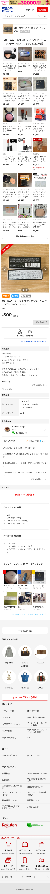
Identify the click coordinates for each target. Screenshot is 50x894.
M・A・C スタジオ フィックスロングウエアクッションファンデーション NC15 (40, 100)
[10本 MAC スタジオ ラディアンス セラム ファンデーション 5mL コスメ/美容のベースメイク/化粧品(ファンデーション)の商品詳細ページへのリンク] (10, 84)
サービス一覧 (6, 877)
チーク (5, 124)
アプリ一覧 (30, 877)
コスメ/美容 (24, 401)
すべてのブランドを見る (25, 697)
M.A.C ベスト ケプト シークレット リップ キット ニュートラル (40, 129)
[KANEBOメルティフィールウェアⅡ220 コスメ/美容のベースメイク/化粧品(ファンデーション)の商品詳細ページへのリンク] (40, 211)
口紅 (19, 124)
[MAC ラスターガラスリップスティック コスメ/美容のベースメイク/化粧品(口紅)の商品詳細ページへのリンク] (25, 115)
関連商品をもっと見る (25, 236)
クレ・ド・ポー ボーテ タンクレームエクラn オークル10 (24, 225)
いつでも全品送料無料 (25, 851)
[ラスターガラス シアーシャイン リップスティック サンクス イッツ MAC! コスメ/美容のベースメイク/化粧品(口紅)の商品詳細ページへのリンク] (25, 145)
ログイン (30, 9)
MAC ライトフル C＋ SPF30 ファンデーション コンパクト (25, 99)
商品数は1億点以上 (8, 851)
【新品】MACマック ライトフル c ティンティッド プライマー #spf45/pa (39, 161)
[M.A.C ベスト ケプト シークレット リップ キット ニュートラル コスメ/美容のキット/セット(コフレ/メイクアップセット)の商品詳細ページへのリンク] (40, 115)
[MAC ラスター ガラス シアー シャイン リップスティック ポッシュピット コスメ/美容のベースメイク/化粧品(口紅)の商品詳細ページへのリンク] (10, 145)
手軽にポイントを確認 (42, 867)
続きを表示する (38, 385)
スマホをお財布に (24, 867)
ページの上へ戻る (25, 630)
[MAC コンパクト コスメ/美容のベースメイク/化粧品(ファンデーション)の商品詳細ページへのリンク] (25, 54)
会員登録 (42, 9)
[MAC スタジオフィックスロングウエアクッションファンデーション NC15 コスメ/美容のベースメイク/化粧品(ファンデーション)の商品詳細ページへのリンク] (10, 54)
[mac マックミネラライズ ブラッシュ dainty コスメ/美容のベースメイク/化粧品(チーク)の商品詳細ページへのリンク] (10, 115)
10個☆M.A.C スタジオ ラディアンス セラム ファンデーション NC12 (40, 70)
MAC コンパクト (24, 66)
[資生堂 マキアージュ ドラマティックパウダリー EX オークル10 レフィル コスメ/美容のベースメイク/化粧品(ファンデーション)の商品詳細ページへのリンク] (25, 180)
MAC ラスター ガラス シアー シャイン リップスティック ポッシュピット (10, 161)
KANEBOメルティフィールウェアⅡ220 (39, 224)
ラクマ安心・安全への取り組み (32, 341)
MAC (4, 308)
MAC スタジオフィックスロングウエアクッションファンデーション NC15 (9, 70)
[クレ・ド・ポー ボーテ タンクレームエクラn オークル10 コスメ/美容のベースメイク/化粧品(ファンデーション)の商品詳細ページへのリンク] (25, 211)
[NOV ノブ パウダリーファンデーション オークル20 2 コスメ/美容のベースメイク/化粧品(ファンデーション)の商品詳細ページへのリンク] (10, 211)
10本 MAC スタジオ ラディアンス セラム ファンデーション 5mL (10, 99)
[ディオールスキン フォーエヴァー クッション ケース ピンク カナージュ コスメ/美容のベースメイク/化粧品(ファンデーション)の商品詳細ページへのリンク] (10, 180)
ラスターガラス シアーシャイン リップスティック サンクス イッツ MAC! (25, 161)
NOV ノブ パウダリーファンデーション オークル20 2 (10, 225)
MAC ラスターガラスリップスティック (25, 128)
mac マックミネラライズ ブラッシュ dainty (9, 128)
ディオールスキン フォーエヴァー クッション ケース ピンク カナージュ (10, 196)
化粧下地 (36, 154)
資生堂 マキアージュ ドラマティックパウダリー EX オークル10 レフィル (25, 196)
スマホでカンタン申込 (8, 867)
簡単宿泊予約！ (41, 851)
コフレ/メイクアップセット (40, 124)
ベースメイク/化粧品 (29, 404)
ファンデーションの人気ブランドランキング (28, 614)
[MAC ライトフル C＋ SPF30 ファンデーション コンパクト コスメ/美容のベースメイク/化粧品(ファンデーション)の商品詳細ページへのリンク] (25, 84)
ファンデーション (8, 63)
